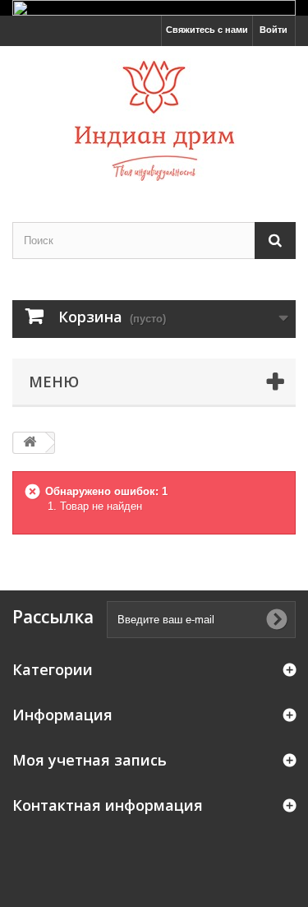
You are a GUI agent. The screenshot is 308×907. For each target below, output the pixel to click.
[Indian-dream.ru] (154, 119)
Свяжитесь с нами (207, 30)
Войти (273, 30)
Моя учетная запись (89, 760)
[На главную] (29, 443)
